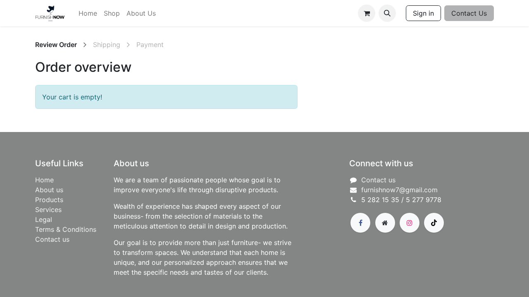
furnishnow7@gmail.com (399, 190)
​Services (48, 209)
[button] (387, 13)
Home (44, 180)
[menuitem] (87, 13)
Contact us (52, 239)
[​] (360, 223)
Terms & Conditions (65, 229)
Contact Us (469, 13)
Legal (43, 219)
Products (49, 200)
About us (49, 190)
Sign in (423, 13)
